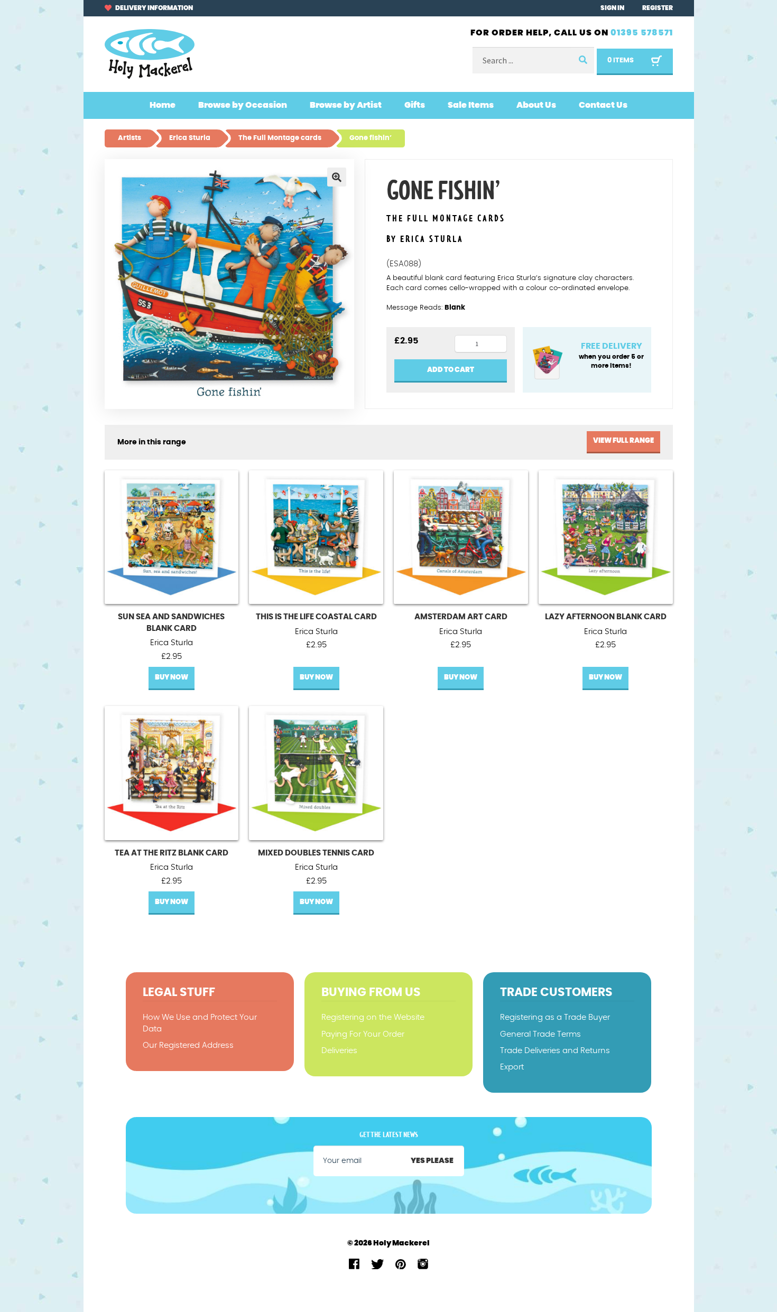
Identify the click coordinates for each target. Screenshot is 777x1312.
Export (512, 1067)
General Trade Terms (540, 1034)
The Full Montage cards (445, 219)
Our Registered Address (188, 1045)
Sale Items (471, 105)
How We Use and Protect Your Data (200, 1022)
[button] (336, 177)
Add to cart (450, 370)
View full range (623, 441)
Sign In (612, 8)
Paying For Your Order (362, 1034)
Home (162, 105)
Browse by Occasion (242, 105)
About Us (536, 105)
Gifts (414, 105)
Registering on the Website (372, 1017)
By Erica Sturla (425, 239)
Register (657, 8)
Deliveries (339, 1051)
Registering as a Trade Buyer (555, 1017)
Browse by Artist (346, 105)
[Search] (582, 60)
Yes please (432, 1161)
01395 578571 (641, 33)
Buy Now (171, 677)
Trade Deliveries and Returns (555, 1051)
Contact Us (603, 105)
